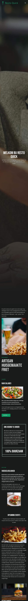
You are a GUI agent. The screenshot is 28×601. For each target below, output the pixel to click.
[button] (6, 415)
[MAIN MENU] (25, 3)
